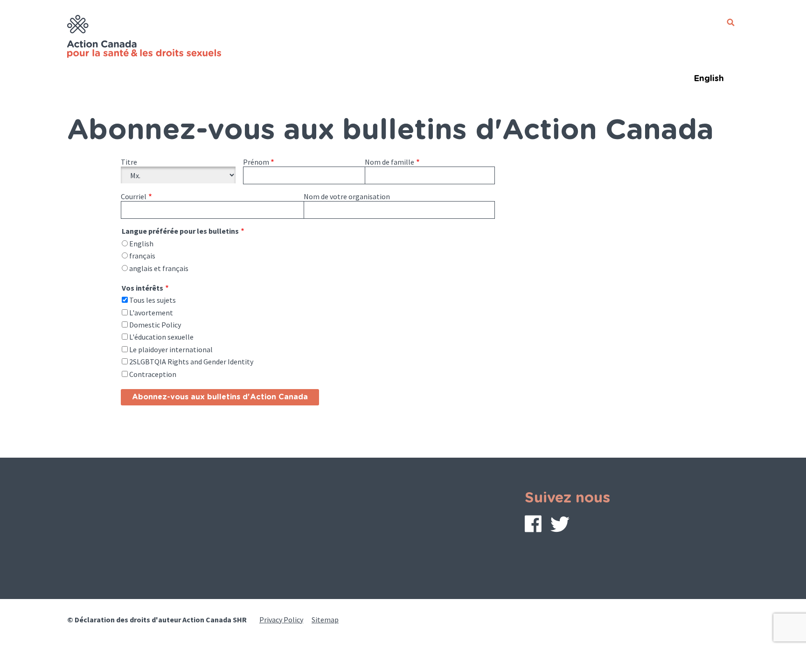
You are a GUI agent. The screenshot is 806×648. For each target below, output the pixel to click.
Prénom (256, 162)
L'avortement (151, 312)
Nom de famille (389, 162)
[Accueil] (145, 38)
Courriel (133, 196)
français (142, 255)
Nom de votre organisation (347, 196)
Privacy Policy (281, 619)
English (709, 79)
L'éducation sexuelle (161, 336)
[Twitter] (560, 526)
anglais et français (158, 268)
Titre (129, 162)
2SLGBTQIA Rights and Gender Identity (191, 361)
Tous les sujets (152, 300)
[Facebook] (533, 526)
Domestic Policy (155, 324)
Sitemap (325, 619)
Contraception (152, 374)
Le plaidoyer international (171, 349)
